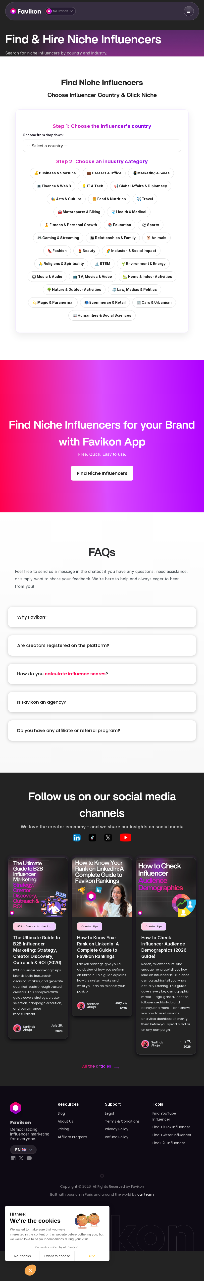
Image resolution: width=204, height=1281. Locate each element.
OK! (92, 1256)
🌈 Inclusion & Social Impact (131, 250)
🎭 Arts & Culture (66, 199)
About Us (65, 1121)
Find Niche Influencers (102, 473)
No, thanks (22, 1256)
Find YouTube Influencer (164, 1116)
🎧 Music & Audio (47, 276)
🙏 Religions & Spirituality (61, 263)
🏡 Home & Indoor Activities (147, 276)
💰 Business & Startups (55, 173)
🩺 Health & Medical (128, 212)
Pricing (63, 1129)
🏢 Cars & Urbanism (154, 302)
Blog (61, 1113)
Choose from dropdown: (43, 135)
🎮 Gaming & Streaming (58, 238)
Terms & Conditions (122, 1121)
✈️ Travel (145, 199)
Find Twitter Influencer (172, 1135)
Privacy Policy (116, 1129)
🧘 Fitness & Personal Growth (71, 225)
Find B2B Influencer (169, 1142)
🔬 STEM (102, 263)
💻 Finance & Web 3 (54, 186)
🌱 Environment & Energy (143, 263)
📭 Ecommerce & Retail (105, 302)
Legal (109, 1113)
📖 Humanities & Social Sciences (102, 315)
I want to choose (57, 1256)
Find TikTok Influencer (171, 1127)
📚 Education (119, 225)
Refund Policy (116, 1136)
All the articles (96, 1066)
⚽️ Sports (150, 225)
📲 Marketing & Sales (151, 173)
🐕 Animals (156, 238)
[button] (60, 11)
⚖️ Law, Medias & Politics (134, 289)
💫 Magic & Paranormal (52, 302)
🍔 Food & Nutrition (109, 199)
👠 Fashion (57, 250)
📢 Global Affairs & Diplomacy (140, 186)
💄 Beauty (86, 250)
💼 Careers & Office (104, 173)
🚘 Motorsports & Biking (79, 212)
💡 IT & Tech (92, 186)
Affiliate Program (72, 1136)
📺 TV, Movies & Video (92, 276)
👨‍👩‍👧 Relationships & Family (113, 238)
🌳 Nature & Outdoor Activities (74, 289)
